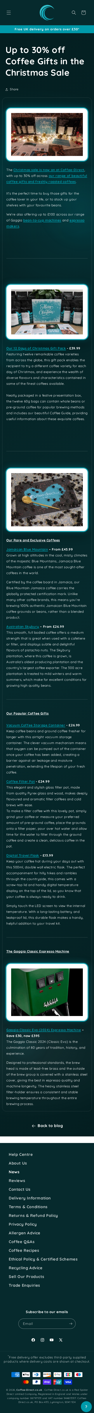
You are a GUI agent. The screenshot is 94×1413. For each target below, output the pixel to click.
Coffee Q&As (22, 1241)
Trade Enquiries (24, 1285)
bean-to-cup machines (42, 220)
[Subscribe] (70, 1324)
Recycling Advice (26, 1268)
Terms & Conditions (28, 1206)
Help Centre (21, 1154)
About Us (18, 1163)
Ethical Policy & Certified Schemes (43, 1259)
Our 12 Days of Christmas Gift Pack (36, 348)
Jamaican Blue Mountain (27, 549)
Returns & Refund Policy (33, 1215)
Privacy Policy (23, 1224)
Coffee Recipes (24, 1250)
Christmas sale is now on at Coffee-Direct (48, 170)
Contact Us (20, 1189)
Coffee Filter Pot (20, 781)
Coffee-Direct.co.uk (29, 1389)
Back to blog (50, 1125)
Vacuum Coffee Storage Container (35, 725)
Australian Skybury (22, 626)
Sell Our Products (26, 1276)
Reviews (17, 1180)
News (14, 1172)
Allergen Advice (24, 1233)
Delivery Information (30, 1198)
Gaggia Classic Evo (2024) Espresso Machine (43, 1030)
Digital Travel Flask (22, 855)
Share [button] (14, 89)
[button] (9, 12)
